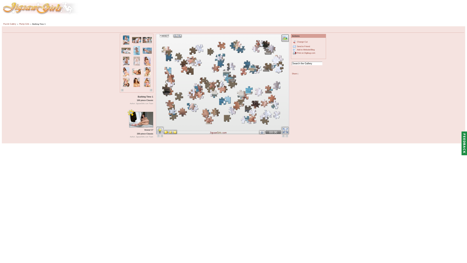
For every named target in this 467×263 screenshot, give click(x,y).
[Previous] (122, 90)
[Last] (286, 136)
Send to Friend (303, 46)
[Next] (151, 90)
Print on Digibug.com (306, 53)
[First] (158, 136)
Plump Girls (24, 24)
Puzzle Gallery (9, 24)
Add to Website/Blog (306, 50)
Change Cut (302, 42)
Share (294, 74)
